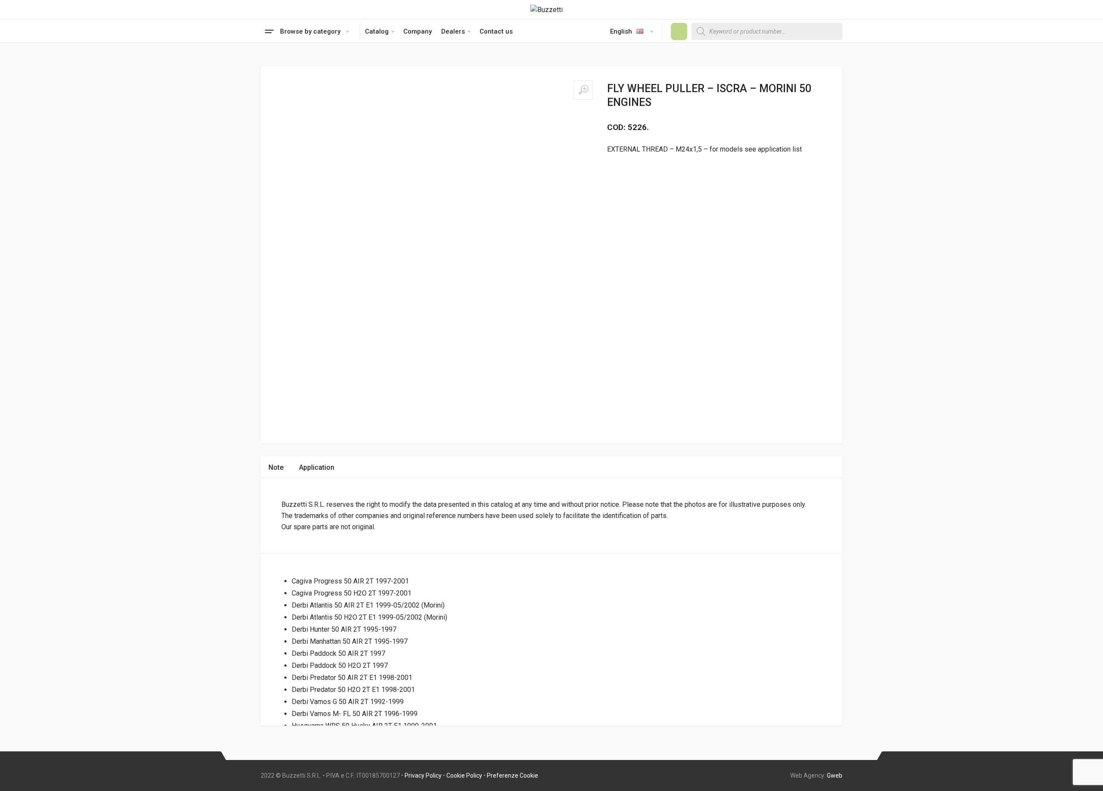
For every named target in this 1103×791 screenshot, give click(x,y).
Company (417, 31)
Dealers (453, 31)
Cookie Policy (464, 775)
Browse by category (310, 31)
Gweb (834, 775)
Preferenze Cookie (512, 775)
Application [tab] (316, 467)
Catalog (377, 31)
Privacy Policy (423, 775)
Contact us (496, 31)
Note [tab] (276, 467)
